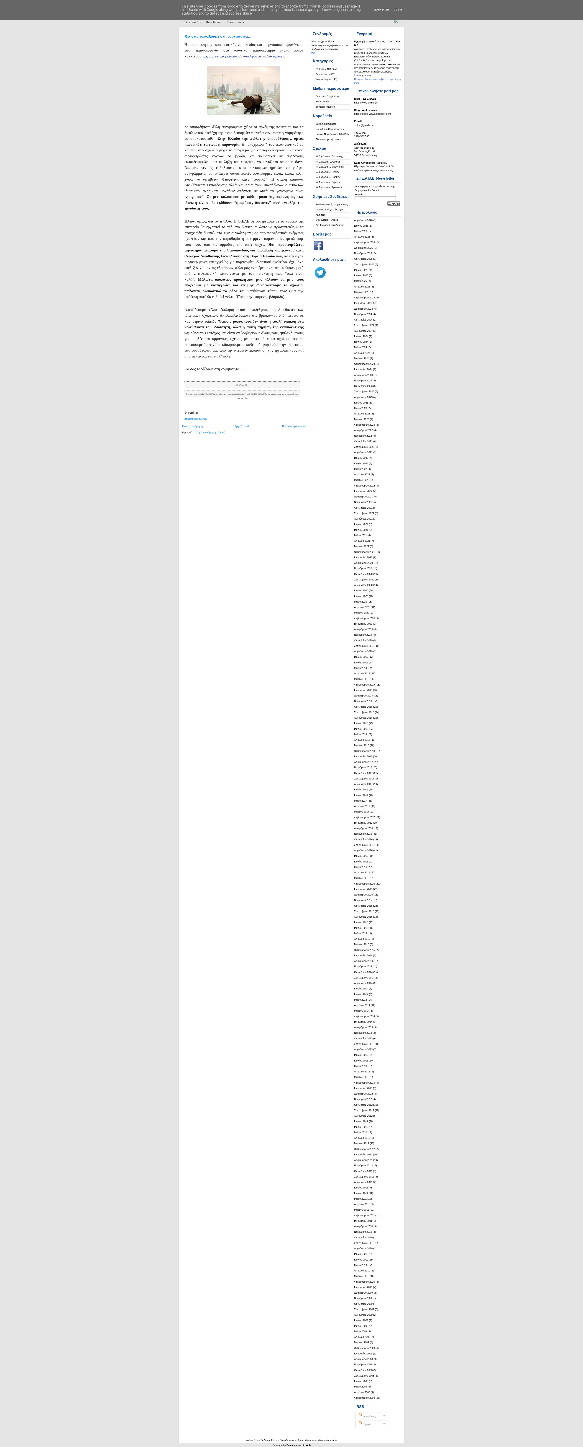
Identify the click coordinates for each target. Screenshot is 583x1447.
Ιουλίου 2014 (361, 988)
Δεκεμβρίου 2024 (363, 308)
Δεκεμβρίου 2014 (363, 961)
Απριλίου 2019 (362, 673)
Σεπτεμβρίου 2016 (364, 845)
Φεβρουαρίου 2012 (364, 1149)
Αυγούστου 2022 (363, 452)
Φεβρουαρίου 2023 (364, 424)
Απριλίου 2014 (362, 1005)
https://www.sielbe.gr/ (366, 102)
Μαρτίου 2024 (361, 358)
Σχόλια (367, 1424)
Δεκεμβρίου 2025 (363, 247)
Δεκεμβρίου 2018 (363, 695)
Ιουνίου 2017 (361, 795)
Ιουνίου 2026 (361, 225)
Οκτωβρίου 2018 (363, 706)
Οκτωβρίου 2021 (363, 507)
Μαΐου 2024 (360, 347)
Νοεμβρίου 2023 (363, 380)
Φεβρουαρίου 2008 (364, 1397)
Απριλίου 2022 (362, 474)
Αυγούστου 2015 (363, 916)
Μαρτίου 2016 (361, 878)
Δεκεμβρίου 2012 (363, 1093)
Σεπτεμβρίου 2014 (364, 977)
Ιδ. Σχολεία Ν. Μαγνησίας (330, 166)
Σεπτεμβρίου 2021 (364, 513)
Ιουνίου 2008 (361, 1381)
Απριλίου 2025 (362, 286)
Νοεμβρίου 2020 (363, 568)
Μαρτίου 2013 (361, 1077)
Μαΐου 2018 (360, 734)
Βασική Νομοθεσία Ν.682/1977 (332, 134)
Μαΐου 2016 (360, 867)
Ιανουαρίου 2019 (363, 690)
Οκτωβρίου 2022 (363, 441)
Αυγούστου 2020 (363, 585)
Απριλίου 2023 (362, 413)
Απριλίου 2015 (362, 938)
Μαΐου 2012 (360, 1132)
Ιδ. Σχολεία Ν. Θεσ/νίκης (329, 156)
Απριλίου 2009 (362, 1337)
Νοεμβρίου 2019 (363, 634)
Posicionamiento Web (298, 1445)
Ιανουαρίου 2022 (363, 491)
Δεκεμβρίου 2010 (363, 1226)
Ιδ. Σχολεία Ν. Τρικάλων (329, 187)
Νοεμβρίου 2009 (363, 1298)
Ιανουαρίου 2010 (363, 1287)
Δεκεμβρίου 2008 (363, 1359)
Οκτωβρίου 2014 (363, 972)
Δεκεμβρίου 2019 (363, 629)
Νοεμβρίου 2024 (363, 314)
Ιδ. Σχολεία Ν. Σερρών (328, 182)
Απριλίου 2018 (362, 739)
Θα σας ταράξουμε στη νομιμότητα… (218, 36)
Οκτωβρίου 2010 (363, 1237)
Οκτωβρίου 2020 (363, 574)
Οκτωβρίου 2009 (363, 1303)
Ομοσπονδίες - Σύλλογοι (329, 209)
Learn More (381, 9)
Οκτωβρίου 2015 (363, 905)
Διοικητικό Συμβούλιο (327, 96)
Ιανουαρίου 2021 (363, 557)
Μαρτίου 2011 (361, 1209)
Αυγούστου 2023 (363, 397)
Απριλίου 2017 (362, 806)
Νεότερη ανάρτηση (192, 426)
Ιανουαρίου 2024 (363, 369)
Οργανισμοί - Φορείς (327, 219)
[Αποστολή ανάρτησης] (247, 385)
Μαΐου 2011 (360, 1198)
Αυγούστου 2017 (363, 784)
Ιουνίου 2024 (361, 341)
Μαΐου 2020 (360, 601)
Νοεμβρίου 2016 (363, 833)
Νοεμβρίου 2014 (363, 966)
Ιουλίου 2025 (361, 270)
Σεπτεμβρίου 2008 (364, 1375)
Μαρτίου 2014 (361, 1010)
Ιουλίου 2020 (361, 590)
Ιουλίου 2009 (361, 1320)
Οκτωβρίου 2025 (363, 258)
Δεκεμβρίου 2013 (363, 1027)
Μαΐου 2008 (360, 1386)
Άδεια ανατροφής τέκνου (329, 139)
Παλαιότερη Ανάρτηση (294, 426)
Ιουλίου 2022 (361, 457)
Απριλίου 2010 (362, 1270)
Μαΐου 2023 (360, 408)
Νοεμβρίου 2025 (363, 253)
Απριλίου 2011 (362, 1204)
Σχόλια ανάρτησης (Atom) (211, 432)
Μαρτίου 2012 (361, 1143)
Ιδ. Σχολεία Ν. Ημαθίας (328, 177)
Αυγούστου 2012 (363, 1115)
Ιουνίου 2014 (361, 994)
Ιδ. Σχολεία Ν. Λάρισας (328, 161)
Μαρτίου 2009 (361, 1342)
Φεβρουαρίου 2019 (364, 684)
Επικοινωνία (236, 22)
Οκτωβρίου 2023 (363, 386)
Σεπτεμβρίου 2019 (364, 646)
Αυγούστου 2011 (363, 1182)
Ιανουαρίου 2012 (363, 1154)
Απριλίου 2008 (362, 1392)
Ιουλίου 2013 (361, 1055)
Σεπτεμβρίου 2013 (364, 1044)
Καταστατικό (322, 101)
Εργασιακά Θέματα (326, 123)
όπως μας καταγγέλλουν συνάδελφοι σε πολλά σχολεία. (242, 56)
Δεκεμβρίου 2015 (363, 894)
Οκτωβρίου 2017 (363, 773)
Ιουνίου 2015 (361, 928)
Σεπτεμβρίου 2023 (364, 391)
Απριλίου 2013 (362, 1071)
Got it (398, 9)
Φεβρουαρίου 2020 (364, 618)
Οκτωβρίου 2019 (363, 640)
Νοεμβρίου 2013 (363, 1032)
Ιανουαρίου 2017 (363, 822)
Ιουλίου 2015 (361, 922)
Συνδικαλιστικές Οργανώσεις (332, 204)
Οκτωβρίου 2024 (363, 319)
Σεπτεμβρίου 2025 (364, 264)
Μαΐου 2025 (360, 281)
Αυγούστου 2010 (363, 1248)
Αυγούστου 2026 (363, 220)
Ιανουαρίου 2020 (363, 623)
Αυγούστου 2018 (363, 717)
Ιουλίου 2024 (361, 336)
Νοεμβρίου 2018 (363, 701)
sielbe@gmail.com (364, 125)
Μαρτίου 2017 (361, 811)
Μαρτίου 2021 (361, 546)
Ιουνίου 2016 (361, 861)
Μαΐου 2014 (360, 999)
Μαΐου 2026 (360, 231)
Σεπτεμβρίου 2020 (364, 579)
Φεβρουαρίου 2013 (364, 1082)
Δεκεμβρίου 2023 (363, 375)
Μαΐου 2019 (360, 668)
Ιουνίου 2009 (361, 1326)
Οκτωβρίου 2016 (363, 839)
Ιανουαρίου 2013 (363, 1088)
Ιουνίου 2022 (361, 463)
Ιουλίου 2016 (361, 855)
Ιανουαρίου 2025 (363, 303)
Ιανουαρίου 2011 (363, 1220)
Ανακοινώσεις (323, 68)
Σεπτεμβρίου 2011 (364, 1176)
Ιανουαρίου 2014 (363, 1021)
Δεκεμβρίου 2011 (363, 1160)
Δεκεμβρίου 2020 (363, 563)
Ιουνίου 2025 (361, 275)
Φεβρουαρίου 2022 (364, 485)
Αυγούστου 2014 (363, 983)
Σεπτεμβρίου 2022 (364, 446)
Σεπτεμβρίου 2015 (364, 911)
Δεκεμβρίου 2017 (363, 762)
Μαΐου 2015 (360, 933)
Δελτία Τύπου (323, 74)
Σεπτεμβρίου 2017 (364, 778)
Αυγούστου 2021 (363, 518)
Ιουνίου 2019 (361, 662)
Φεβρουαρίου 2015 (364, 950)
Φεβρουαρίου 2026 (364, 242)
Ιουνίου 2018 (361, 728)
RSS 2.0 (256, 394)
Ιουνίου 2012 (361, 1127)
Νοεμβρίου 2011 (363, 1165)
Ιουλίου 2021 (361, 524)
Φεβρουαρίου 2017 (364, 817)
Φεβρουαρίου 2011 (364, 1215)
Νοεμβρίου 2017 (363, 767)
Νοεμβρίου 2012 (363, 1099)
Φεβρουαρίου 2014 (364, 1016)
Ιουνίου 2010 (361, 1259)
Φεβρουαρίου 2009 (364, 1348)
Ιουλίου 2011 (361, 1187)
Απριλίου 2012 (362, 1137)
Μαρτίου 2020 (361, 612)
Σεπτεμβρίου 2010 (364, 1243)
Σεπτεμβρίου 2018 (364, 712)
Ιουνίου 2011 (361, 1193)
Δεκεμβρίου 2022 (363, 430)
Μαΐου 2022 (360, 469)
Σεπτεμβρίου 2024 (364, 325)
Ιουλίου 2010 (361, 1254)
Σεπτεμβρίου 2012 (364, 1110)
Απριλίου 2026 (362, 236)
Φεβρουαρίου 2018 (364, 751)
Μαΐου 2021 (360, 535)
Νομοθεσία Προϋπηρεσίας (330, 129)
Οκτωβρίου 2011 (363, 1171)
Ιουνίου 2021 (361, 529)
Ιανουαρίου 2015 (363, 955)
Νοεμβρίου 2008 (363, 1364)
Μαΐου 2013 (360, 1066)
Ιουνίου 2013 (361, 1060)
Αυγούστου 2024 (363, 330)
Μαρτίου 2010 (361, 1276)
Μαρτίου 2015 (361, 944)
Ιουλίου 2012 (361, 1121)
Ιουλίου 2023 (361, 402)
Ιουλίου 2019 (361, 656)
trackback (290, 394)
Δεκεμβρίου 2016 (363, 828)
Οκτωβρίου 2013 (363, 1038)
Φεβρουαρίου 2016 (364, 883)
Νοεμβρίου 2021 (363, 502)
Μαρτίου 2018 (361, 745)
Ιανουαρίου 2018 (363, 756)
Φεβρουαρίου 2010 (364, 1281)
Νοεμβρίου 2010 (363, 1231)
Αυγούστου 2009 (363, 1314)
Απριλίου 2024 (362, 353)
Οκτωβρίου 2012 (363, 1104)
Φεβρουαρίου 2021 (364, 552)
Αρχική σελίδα (242, 426)
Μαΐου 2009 (360, 1331)
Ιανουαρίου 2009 (363, 1353)
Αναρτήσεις (369, 1416)
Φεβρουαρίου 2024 (364, 363)
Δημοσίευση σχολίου (195, 418)
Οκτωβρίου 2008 (363, 1370)
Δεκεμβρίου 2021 (363, 496)
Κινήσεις (320, 214)
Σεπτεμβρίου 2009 (364, 1309)
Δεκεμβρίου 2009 (363, 1292)
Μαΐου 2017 (360, 800)
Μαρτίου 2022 (361, 480)
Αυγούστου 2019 (363, 651)
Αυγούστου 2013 (363, 1049)
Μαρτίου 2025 (361, 292)
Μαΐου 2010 (360, 1265)
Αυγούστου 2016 (363, 850)
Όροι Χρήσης (214, 22)
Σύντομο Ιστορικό (325, 106)
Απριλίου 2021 (362, 540)
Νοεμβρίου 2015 (363, 900)
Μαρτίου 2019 (361, 679)
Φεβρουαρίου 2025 (364, 297)
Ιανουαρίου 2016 (363, 889)
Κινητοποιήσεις (324, 79)
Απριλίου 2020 (362, 607)
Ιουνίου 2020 (361, 596)
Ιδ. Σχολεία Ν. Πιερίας (327, 172)
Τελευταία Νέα (192, 22)
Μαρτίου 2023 (361, 419)
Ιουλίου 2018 (361, 723)
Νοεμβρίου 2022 (363, 435)
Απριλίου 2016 (362, 872)
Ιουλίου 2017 (361, 789)
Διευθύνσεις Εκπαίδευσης (330, 225)
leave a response (277, 394)
